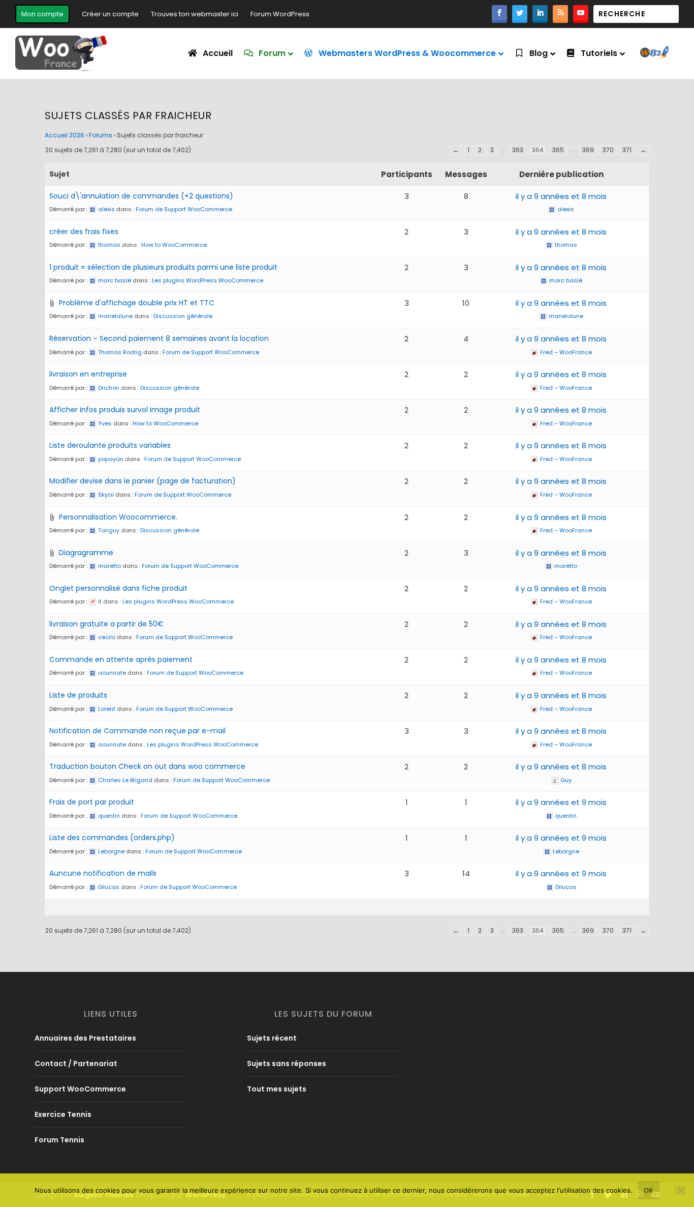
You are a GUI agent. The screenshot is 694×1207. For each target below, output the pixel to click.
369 (588, 150)
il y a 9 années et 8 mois (561, 196)
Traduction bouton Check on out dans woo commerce (147, 766)
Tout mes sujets (276, 1089)
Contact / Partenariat (76, 1063)
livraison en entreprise (88, 374)
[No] (680, 1190)
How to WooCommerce (174, 245)
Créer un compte (110, 14)
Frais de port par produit (91, 802)
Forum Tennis (59, 1140)
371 (627, 150)
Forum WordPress (279, 14)
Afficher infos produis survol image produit (124, 410)
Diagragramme (86, 553)
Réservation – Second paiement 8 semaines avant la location (159, 338)
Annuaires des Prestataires (85, 1038)
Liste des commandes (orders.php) (112, 837)
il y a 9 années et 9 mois (561, 802)
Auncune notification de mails (102, 873)
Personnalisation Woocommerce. (118, 517)
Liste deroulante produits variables (110, 445)
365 (558, 150)
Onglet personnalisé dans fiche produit (118, 588)
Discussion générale (182, 316)
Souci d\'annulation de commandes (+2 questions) (141, 196)
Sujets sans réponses (286, 1063)
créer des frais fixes (83, 231)
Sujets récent (272, 1038)
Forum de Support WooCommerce (184, 209)
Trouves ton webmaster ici (194, 14)
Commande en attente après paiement (121, 659)
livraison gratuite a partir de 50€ (106, 624)
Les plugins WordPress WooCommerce (207, 280)
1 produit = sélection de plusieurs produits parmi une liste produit (163, 267)
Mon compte (42, 14)
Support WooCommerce (80, 1089)
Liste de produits (78, 695)
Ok (648, 1190)
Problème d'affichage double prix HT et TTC (136, 303)
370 (608, 150)
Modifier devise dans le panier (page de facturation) (142, 481)
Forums (100, 135)
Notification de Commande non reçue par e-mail (137, 731)
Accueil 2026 (64, 135)
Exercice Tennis (63, 1114)
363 (517, 150)
